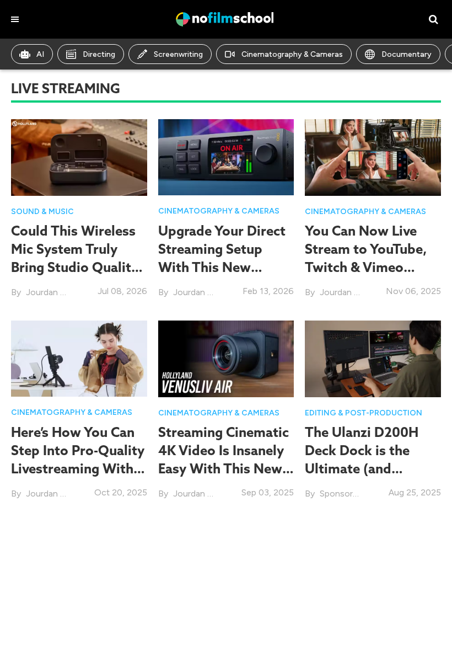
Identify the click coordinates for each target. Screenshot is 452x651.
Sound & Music (42, 211)
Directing (99, 54)
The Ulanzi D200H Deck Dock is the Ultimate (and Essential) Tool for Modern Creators (361, 469)
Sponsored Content (359, 493)
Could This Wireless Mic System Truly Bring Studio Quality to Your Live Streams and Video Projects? (75, 267)
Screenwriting (178, 54)
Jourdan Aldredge (60, 292)
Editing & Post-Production (363, 413)
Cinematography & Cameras (292, 54)
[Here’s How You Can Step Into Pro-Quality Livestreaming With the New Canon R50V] (79, 358)
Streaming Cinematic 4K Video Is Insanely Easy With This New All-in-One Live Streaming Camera (223, 469)
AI (40, 54)
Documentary (406, 54)
